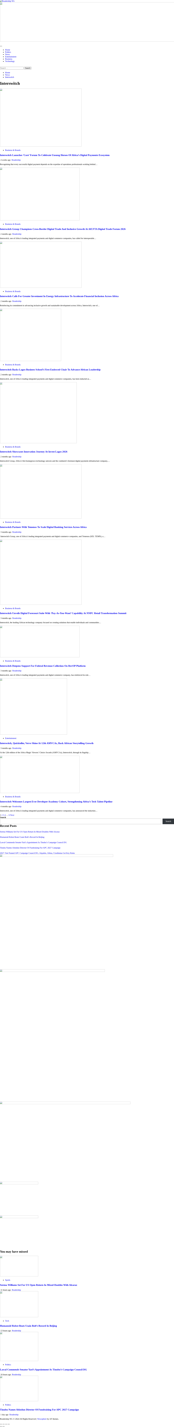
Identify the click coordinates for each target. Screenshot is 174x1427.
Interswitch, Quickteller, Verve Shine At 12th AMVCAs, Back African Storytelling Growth (46, 743)
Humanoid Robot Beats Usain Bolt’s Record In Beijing (22, 837)
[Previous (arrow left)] (1, 1426)
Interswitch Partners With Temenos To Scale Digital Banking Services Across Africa (43, 527)
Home (7, 50)
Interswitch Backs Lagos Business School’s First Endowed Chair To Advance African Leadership (50, 369)
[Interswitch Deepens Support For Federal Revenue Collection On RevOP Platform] (39, 656)
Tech (7, 1321)
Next (12, 815)
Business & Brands (13, 150)
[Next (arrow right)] (4, 1426)
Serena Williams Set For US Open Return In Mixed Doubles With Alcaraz (30, 832)
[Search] (1, 65)
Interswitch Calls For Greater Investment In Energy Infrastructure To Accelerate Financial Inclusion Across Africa (59, 296)
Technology (10, 61)
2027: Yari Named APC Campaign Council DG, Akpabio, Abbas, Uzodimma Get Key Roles (37, 853)
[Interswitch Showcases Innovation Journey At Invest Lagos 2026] (38, 442)
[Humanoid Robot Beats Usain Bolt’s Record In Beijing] (19, 1316)
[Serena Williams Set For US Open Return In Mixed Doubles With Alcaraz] (19, 1276)
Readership (16, 160)
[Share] (4, 1424)
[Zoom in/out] (9, 1424)
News (7, 54)
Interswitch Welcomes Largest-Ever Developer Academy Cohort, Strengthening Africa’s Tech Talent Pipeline (56, 801)
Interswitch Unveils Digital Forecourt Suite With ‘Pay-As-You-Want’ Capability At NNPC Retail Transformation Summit (63, 613)
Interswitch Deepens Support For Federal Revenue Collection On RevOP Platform (43, 666)
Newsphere (41, 1419)
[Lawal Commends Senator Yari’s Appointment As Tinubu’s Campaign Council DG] (19, 1360)
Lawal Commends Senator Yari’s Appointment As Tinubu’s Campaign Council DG (33, 842)
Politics (8, 52)
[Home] (1, 43)
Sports (7, 1280)
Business (8, 59)
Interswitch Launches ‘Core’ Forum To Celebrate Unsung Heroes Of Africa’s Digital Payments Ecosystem (55, 155)
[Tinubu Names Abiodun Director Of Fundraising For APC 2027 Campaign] (19, 1400)
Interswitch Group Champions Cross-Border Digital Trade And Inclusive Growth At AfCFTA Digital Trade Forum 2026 (63, 229)
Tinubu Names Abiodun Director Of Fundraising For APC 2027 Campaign (30, 848)
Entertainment (10, 57)
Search (3, 817)
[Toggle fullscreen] (6, 1424)
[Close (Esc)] (1, 1424)
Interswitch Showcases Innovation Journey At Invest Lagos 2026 (33, 451)
